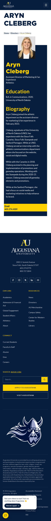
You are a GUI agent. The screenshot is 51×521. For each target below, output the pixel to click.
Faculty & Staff (9, 347)
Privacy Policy (30, 511)
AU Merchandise (35, 307)
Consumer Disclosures (33, 495)
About (5, 326)
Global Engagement (10, 311)
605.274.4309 (11, 209)
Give (5, 357)
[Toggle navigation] (46, 5)
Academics (7, 297)
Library (32, 326)
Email (7, 206)
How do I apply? (11, 505)
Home (6, 33)
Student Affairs (9, 316)
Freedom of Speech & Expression (37, 507)
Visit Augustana (25, 395)
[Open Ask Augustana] (5, 515)
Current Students (10, 342)
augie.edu (16, 372)
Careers (6, 362)
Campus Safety (35, 312)
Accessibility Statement (34, 491)
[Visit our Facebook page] (13, 280)
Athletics (6, 321)
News (31, 297)
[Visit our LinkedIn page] (31, 280)
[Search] (44, 379)
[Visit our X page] (25, 280)
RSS (27, 515)
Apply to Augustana (25, 388)
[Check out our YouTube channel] (38, 280)
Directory (14, 33)
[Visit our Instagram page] (19, 280)
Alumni (6, 352)
